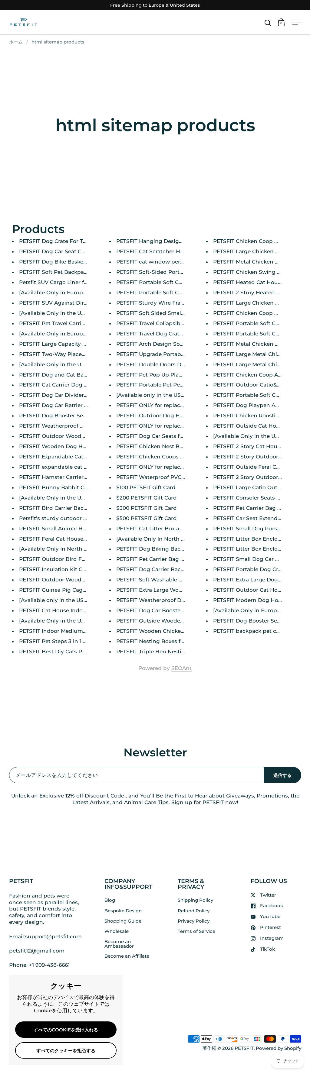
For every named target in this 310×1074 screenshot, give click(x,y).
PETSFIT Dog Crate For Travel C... (61, 241)
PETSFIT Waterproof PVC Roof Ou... (162, 477)
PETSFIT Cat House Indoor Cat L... (63, 610)
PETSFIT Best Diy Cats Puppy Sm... (64, 652)
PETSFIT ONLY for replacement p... (161, 405)
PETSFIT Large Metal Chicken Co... (257, 354)
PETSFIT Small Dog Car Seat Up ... (257, 559)
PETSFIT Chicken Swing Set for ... (256, 272)
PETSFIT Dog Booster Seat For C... (63, 415)
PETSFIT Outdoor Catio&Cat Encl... (257, 385)
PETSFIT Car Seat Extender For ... (255, 518)
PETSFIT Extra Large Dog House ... (257, 580)
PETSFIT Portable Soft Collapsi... (158, 282)
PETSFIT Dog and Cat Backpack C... (65, 375)
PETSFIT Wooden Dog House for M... (66, 446)
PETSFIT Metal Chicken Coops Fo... (258, 262)
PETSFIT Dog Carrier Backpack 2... (160, 569)
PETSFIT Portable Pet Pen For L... (159, 385)
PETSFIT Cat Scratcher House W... (159, 251)
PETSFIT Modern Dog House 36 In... (259, 600)
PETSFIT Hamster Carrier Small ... (62, 477)
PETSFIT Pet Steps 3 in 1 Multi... (59, 641)
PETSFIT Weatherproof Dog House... (163, 600)
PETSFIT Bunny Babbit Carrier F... (63, 487)
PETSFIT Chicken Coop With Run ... (259, 241)
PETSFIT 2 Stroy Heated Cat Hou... (257, 293)
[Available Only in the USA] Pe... (60, 364)
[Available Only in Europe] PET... (61, 293)
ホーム (16, 42)
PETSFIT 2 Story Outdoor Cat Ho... (257, 457)
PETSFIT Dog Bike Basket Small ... (63, 262)
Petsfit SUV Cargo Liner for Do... (60, 282)
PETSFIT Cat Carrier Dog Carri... (59, 385)
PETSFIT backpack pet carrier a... (255, 631)
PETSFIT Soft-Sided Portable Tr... (158, 272)
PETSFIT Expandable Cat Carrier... (62, 457)
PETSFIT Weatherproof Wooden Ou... (67, 426)
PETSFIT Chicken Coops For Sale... (160, 457)
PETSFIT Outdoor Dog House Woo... (163, 415)
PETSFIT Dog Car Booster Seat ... (158, 610)
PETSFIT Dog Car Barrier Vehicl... (61, 405)
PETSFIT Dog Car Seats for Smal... (159, 436)
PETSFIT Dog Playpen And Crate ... (258, 405)
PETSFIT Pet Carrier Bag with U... (158, 559)
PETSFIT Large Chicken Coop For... (258, 251)
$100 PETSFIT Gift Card (146, 487)
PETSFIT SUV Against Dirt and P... (63, 303)
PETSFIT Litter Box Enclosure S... (255, 539)
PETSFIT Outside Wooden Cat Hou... (163, 621)
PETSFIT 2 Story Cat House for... (254, 446)
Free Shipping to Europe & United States (155, 5)
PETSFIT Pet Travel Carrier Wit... (60, 323)
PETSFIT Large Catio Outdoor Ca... (257, 487)
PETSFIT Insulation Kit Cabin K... (61, 569)
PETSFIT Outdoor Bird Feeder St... (63, 559)
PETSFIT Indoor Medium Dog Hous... (67, 631)
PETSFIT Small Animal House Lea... (64, 529)
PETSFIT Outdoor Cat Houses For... (258, 590)
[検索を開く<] (268, 22)
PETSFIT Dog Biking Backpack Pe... (162, 549)
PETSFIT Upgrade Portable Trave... (160, 354)
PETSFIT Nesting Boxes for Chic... (159, 641)
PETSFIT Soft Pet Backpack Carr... (62, 272)
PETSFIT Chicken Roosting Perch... (258, 415)
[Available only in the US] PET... (156, 395)
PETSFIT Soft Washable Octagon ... (161, 580)
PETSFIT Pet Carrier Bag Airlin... (254, 508)
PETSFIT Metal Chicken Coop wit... (257, 344)
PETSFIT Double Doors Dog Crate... (161, 364)
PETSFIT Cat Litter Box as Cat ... (156, 529)
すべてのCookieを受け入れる (66, 1030)
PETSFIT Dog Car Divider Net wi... (62, 395)
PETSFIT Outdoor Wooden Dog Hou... (68, 436)
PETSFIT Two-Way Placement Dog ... (66, 354)
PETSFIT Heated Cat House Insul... (257, 282)
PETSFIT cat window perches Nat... (161, 262)
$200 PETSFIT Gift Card (146, 498)
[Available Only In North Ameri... (61, 549)
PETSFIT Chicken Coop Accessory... (258, 375)
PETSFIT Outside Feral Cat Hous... (256, 467)
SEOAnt (181, 668)
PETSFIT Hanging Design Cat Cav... (161, 241)
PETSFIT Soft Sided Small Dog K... (160, 313)
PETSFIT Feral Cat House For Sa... (62, 539)
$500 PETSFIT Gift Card (146, 518)
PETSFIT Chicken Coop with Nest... (258, 313)
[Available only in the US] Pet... (59, 600)
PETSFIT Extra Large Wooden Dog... (162, 590)
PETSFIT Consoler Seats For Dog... (257, 498)
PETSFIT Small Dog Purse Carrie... (257, 529)
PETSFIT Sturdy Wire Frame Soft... (160, 303)
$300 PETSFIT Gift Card (146, 508)
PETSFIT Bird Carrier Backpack (59, 508)
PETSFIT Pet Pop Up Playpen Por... (161, 375)
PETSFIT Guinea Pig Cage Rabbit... (63, 590)
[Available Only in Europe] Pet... (254, 610)
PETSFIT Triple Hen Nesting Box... (160, 652)
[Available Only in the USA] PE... (60, 313)
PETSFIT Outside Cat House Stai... (257, 426)
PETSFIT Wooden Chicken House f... (163, 631)
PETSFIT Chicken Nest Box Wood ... (162, 446)
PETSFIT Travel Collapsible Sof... (157, 323)
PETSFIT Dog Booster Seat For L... (257, 621)
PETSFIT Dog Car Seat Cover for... (62, 251)
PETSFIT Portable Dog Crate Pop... (257, 569)
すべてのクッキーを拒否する (65, 1050)
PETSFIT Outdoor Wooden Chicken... (67, 580)
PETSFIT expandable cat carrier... (61, 467)
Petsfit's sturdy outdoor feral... (58, 518)
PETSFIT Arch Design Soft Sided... (160, 344)
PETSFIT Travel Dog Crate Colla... (158, 334)
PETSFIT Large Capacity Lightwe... (63, 344)
